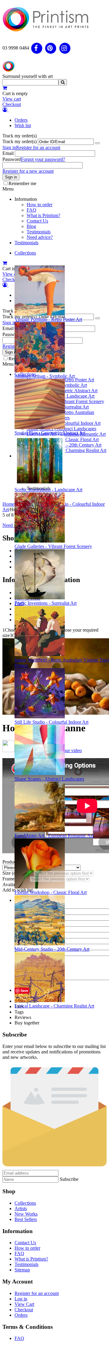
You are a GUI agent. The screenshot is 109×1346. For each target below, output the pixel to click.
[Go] (97, 143)
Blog (31, 226)
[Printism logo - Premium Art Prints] (45, 34)
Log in (21, 1298)
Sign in (9, 147)
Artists (21, 1208)
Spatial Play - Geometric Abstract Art (50, 432)
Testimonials (39, 231)
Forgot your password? (43, 159)
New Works (26, 1213)
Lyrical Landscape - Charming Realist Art (54, 1005)
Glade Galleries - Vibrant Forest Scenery (53, 546)
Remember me (22, 183)
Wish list (23, 125)
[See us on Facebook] (36, 47)
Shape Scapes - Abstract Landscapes (49, 778)
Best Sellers (26, 1219)
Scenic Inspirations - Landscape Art (48, 489)
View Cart (24, 1304)
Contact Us (37, 220)
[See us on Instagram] (64, 47)
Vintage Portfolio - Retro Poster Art (48, 319)
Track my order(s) (19, 141)
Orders (21, 120)
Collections (25, 252)
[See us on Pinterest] (51, 47)
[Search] (62, 82)
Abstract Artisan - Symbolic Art (45, 376)
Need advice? (40, 237)
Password (11, 159)
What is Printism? (43, 215)
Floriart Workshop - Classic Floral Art (51, 892)
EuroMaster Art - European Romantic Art (54, 835)
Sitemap (22, 1269)
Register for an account (38, 147)
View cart (11, 98)
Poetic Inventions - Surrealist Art (46, 603)
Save (24, 990)
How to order (39, 204)
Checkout (11, 104)
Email (8, 153)
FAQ (31, 210)
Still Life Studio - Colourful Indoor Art (51, 722)
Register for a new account (28, 171)
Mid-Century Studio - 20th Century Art (52, 949)
